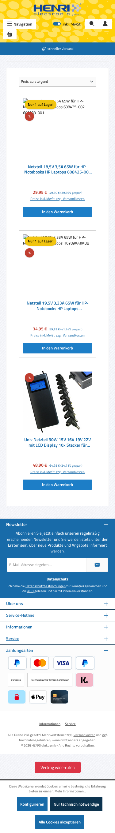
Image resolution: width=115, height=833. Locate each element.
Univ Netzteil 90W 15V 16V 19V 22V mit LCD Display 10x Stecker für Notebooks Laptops (57, 442)
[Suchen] (92, 24)
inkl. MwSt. (67, 24)
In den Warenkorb (57, 212)
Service (12, 639)
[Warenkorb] (10, 34)
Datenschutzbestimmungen (45, 586)
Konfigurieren (32, 804)
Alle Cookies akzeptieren (60, 822)
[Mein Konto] (105, 24)
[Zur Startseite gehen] (57, 9)
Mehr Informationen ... (70, 791)
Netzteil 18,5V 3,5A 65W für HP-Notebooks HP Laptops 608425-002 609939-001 (57, 169)
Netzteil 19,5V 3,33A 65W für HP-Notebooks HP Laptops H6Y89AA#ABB (58, 306)
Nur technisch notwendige (76, 804)
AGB (30, 590)
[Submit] (97, 565)
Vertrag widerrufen (57, 767)
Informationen (19, 627)
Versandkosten (84, 734)
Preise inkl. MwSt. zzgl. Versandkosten (57, 198)
